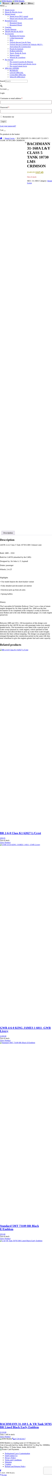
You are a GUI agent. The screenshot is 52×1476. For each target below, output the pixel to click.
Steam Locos (10, 10)
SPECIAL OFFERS (12, 68)
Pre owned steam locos (18, 66)
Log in (3, 121)
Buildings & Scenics (17, 36)
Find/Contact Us (11, 1456)
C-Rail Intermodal (16, 38)
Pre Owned (9, 60)
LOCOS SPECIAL (16, 73)
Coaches (8, 27)
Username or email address (11, 98)
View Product (5, 842)
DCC (11, 40)
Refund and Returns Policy (15, 1466)
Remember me (8, 117)
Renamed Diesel (16, 25)
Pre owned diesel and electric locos (23, 64)
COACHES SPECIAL (18, 75)
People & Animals (16, 49)
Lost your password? (8, 126)
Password (4, 107)
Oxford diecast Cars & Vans (20, 42)
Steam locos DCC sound (19, 16)
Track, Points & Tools (18, 53)
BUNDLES (14, 70)
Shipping (8, 1462)
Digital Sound (10, 14)
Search (2, 81)
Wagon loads (14, 55)
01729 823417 (20, 1439)
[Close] (6, 6)
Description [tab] (8, 533)
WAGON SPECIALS (17, 77)
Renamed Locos (11, 21)
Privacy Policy (10, 1458)
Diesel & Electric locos (13, 12)
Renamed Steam (16, 23)
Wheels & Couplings (17, 57)
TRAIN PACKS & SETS (14, 31)
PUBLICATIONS (16, 51)
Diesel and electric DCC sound (21, 18)
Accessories (9, 34)
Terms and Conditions (13, 1460)
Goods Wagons (10, 29)
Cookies (8, 1464)
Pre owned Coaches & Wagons (21, 62)
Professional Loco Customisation (17, 1453)
